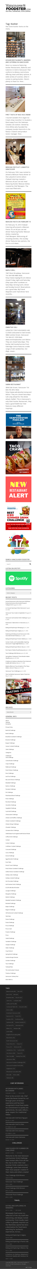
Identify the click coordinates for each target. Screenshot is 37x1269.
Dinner (9, 1010)
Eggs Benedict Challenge (12, 859)
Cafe (9, 1000)
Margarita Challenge (11, 894)
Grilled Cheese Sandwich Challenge (15, 871)
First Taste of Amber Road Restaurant (15, 650)
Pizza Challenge (10, 925)
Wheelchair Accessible (13, 1071)
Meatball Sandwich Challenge (13, 900)
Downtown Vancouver (13, 1013)
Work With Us (9, 979)
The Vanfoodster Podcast (12, 970)
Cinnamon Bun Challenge (12, 830)
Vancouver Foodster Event (14, 1065)
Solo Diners (10, 1053)
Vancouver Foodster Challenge (15, 1062)
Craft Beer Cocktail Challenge (13, 846)
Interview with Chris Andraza (15, 1131)
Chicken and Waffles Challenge (14, 817)
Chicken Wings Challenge (12, 824)
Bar (20, 991)
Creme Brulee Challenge (12, 760)
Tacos (19, 1053)
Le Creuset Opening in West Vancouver (16, 608)
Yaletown (9, 1078)
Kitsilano (17, 1028)
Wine (8, 1075)
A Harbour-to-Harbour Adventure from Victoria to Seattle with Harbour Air (18, 1255)
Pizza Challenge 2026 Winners (15, 1188)
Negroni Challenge (10, 909)
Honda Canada (20, 1022)
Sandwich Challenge (11, 941)
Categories (8, 752)
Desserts (23, 1007)
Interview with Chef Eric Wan (15, 1124)
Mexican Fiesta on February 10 (18, 222)
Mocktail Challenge (10, 903)
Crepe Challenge (10, 764)
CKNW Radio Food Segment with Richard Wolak (18, 833)
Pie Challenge (9, 792)
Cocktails (17, 1000)
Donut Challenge (10, 856)
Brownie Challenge (10, 740)
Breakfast (10, 997)
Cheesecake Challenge (12, 814)
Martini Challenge (10, 897)
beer (9, 994)
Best (16, 994)
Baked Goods (11, 991)
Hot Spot (10, 1025)
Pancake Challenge (11, 789)
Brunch (19, 997)
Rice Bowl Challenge (11, 802)
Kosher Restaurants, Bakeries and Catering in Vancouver (18, 61)
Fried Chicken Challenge (12, 770)
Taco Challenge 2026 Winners (13, 653)
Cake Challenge (10, 749)
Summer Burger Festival (12, 957)
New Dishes (10, 1037)
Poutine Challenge (10, 932)
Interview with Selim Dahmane (15, 1137)
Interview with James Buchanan (14, 1090)
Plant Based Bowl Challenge (13, 795)
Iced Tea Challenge (10, 776)
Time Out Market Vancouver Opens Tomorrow (18, 674)
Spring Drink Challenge (11, 954)
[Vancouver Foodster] (18, 11)
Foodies (9, 1019)
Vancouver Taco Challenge (13, 671)
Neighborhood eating (13, 1034)
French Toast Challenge (12, 865)
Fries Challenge (10, 773)
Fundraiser (19, 1019)
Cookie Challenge (10, 843)
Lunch (9, 1031)
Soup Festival (9, 951)
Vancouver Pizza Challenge (14, 1194)
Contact (8, 840)
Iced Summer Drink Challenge (13, 884)
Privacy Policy (9, 727)
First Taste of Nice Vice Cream (18, 115)
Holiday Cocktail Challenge (12, 878)
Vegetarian (10, 1068)
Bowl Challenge (10, 733)
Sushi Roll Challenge (11, 811)
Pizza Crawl (9, 929)
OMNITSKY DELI (11, 327)
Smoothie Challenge (11, 805)
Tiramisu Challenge (11, 973)
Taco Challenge (10, 963)
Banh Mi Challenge (10, 730)
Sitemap (8, 722)
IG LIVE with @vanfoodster (12, 887)
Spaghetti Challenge (11, 808)
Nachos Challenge (10, 786)
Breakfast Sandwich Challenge (14, 736)
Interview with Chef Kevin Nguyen (16, 1118)
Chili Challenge (9, 757)
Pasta (19, 1044)
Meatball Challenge (11, 783)
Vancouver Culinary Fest (12, 976)
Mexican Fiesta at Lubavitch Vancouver (17, 168)
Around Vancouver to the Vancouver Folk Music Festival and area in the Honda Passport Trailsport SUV (18, 603)
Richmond (17, 1047)
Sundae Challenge (10, 960)
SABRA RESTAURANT (13, 384)
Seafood (20, 1050)
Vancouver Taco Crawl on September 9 (16, 613)
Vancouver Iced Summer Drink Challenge (16, 618)
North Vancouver (11, 1041)
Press (7, 935)
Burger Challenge (10, 743)
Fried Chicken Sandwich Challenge (14, 868)
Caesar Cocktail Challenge (12, 746)
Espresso (9, 1016)
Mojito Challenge (10, 906)
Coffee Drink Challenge (12, 837)
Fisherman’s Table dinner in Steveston (16, 622)
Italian (9, 1028)
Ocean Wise (10, 1044)
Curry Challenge (10, 852)
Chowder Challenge (11, 827)
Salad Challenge (10, 938)
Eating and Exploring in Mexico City (14, 647)
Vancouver (10, 1059)
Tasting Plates (9, 967)
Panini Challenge (10, 919)
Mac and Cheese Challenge (13, 779)
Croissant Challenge (11, 849)
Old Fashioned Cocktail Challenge (14, 913)
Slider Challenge (10, 948)
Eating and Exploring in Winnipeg (14, 627)
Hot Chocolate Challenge (12, 881)
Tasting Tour (20, 1056)
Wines (16, 1075)
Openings (8, 916)
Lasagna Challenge (11, 890)
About (7, 720)
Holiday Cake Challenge (12, 875)
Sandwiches (10, 1050)
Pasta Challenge (10, 922)
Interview (19, 1025)
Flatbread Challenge (11, 767)
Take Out (10, 1056)
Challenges (8, 755)
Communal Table (11, 1007)
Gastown (9, 1022)
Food (18, 1016)
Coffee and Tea (11, 1003)
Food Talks (8, 862)
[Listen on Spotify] (18, 584)
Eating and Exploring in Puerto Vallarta (15, 639)
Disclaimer (8, 724)
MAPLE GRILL (10, 270)
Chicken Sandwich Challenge (13, 821)
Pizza (9, 1047)
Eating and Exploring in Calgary (14, 630)
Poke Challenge (10, 798)
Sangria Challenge (10, 944)
